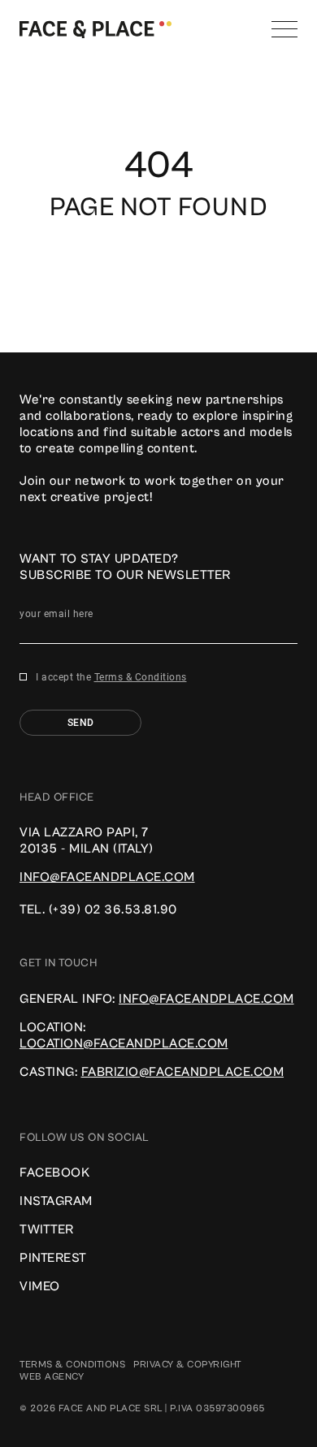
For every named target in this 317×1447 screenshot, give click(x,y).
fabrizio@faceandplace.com (182, 1072)
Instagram (56, 1201)
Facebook (54, 1172)
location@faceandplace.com (124, 1043)
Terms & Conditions (140, 677)
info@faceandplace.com (107, 877)
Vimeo (40, 1286)
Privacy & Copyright (187, 1364)
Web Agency (52, 1376)
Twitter (47, 1229)
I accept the (111, 677)
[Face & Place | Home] (96, 28)
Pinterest (53, 1257)
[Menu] (284, 29)
